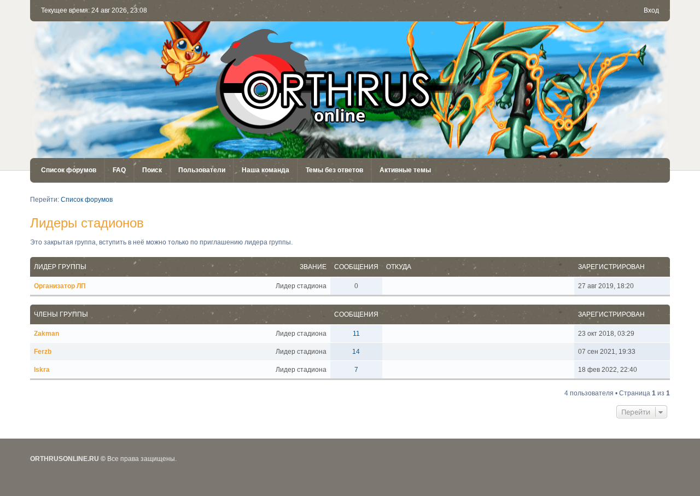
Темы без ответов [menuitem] (334, 170)
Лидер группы (60, 267)
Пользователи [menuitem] (201, 170)
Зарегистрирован (611, 267)
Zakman (46, 333)
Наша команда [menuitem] (265, 170)
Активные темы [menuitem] (405, 170)
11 (356, 333)
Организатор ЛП (60, 286)
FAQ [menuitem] (119, 170)
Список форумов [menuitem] (68, 170)
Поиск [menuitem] (152, 170)
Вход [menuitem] (651, 10)
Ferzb (42, 351)
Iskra (42, 370)
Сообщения (356, 267)
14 (356, 351)
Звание (313, 267)
